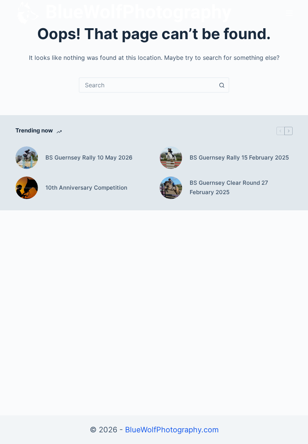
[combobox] (146, 85)
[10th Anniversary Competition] (26, 187)
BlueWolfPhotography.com (172, 429)
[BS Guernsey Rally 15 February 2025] (171, 157)
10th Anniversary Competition (86, 187)
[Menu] (289, 13)
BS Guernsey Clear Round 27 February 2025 (229, 187)
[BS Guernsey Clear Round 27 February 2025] (171, 187)
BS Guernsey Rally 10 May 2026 (89, 157)
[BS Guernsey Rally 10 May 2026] (26, 157)
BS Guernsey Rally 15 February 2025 (239, 157)
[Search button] (221, 85)
